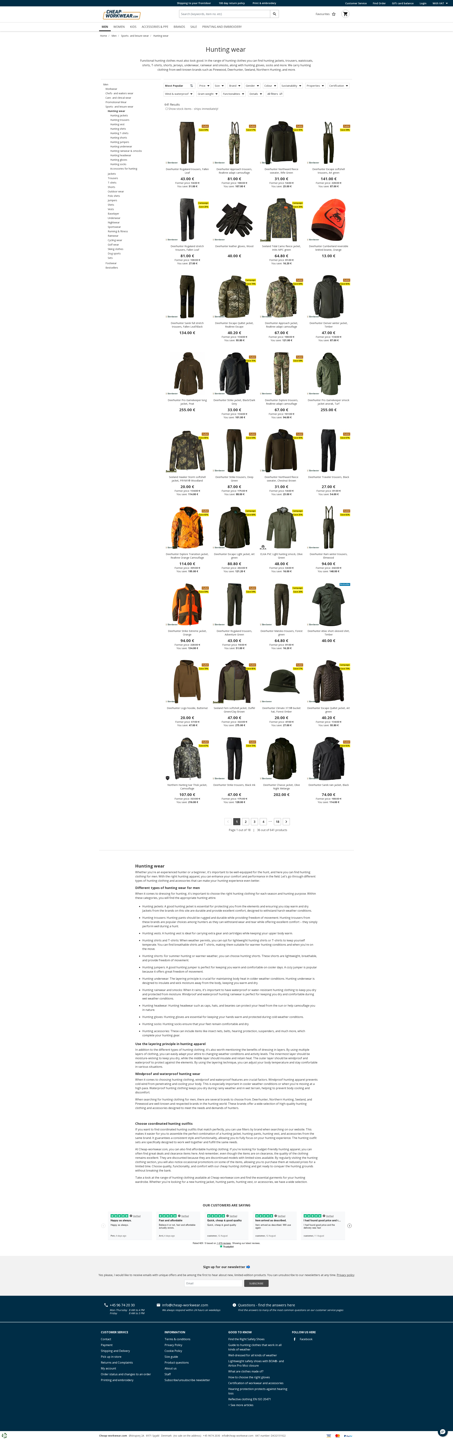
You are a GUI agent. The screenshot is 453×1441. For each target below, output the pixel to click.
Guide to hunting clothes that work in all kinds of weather (255, 1347)
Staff (168, 1374)
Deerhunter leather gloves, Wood (234, 246)
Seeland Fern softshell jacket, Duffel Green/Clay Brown (234, 709)
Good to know (240, 1332)
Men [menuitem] (105, 27)
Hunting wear (160, 35)
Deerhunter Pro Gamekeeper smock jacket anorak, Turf (328, 401)
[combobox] (229, 14)
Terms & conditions (177, 1339)
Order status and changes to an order (126, 1374)
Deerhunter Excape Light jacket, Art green (234, 555)
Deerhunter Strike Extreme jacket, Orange (187, 632)
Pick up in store (111, 1357)
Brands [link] (179, 27)
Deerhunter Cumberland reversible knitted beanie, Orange (328, 247)
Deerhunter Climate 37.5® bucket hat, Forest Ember (281, 709)
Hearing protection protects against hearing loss (257, 1391)
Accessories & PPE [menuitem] (155, 27)
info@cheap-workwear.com (185, 1305)
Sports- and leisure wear (135, 35)
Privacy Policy (173, 1345)
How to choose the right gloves (249, 1377)
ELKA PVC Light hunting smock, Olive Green (281, 555)
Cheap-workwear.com (113, 1435)
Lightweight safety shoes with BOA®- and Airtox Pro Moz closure (256, 1363)
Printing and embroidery (117, 1380)
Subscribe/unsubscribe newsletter (187, 1380)
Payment (107, 1345)
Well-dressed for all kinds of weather (252, 1355)
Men (114, 35)
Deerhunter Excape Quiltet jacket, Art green (328, 709)
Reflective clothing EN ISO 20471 (249, 1399)
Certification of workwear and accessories (255, 1383)
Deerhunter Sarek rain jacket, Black (328, 785)
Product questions (177, 1362)
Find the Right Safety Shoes (246, 1339)
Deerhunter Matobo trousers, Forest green (281, 632)
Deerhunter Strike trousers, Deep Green (234, 478)
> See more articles (240, 1405)
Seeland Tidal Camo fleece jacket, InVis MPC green (281, 247)
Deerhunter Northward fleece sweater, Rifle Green (281, 170)
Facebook (305, 1339)
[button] (443, 1432)
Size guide (171, 1357)
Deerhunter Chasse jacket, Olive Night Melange (281, 786)
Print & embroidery (264, 3)
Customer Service (356, 3)
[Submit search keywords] (274, 14)
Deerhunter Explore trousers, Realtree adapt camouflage (281, 401)
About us (171, 1368)
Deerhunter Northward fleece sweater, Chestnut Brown (281, 478)
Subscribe (256, 1283)
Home (103, 35)
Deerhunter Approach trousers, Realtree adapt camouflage (234, 170)
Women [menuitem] (119, 27)
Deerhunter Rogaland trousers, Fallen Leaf (187, 170)
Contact (106, 1339)
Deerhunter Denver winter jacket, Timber (328, 324)
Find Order (379, 3)
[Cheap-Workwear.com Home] (122, 14)
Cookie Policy (173, 1351)
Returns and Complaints (117, 1362)
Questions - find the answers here (266, 1305)
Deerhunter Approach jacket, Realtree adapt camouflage (281, 324)
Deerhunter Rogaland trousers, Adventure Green (234, 632)
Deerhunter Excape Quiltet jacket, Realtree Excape (234, 324)
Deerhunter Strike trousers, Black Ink (234, 785)
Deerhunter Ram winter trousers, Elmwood (329, 555)
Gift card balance (403, 3)
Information (175, 1332)
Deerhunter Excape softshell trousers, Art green (328, 170)
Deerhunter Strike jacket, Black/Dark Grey (234, 401)
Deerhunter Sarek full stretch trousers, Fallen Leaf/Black (187, 324)
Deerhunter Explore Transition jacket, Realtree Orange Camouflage (187, 555)
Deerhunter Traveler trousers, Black (328, 477)
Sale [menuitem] (193, 27)
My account (108, 1368)
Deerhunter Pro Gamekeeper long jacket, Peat (187, 401)
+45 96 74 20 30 (122, 1305)
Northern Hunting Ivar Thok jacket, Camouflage (187, 786)
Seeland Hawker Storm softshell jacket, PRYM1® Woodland (187, 478)
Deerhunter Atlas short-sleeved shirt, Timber (329, 632)
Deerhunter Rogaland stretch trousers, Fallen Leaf (187, 247)
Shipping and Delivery (115, 1351)
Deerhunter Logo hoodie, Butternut (187, 708)
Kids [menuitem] (133, 27)
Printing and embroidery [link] (222, 27)
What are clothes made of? (245, 1371)
